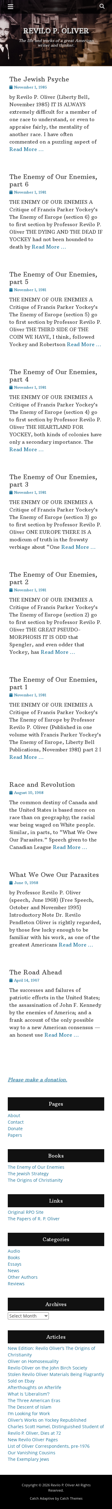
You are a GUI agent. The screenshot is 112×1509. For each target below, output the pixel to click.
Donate (15, 1128)
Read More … (26, 149)
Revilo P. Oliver (56, 31)
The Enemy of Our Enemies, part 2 (53, 578)
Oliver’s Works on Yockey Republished (47, 1420)
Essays (14, 1264)
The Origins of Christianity (35, 1180)
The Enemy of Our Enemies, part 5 (53, 278)
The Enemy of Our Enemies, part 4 (53, 375)
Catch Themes (71, 1498)
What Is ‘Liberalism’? (28, 1394)
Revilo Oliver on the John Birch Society (47, 1368)
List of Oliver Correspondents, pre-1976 (49, 1446)
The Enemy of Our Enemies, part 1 (53, 683)
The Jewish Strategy (28, 1173)
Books (14, 1257)
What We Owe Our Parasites (54, 874)
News (13, 1270)
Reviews (16, 1284)
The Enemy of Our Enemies (36, 1167)
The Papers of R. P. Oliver (34, 1219)
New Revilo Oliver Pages (33, 1439)
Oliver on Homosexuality (33, 1361)
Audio (14, 1251)
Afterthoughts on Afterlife (34, 1387)
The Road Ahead (35, 972)
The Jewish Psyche (39, 79)
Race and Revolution (42, 784)
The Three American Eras (34, 1400)
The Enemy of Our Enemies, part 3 (53, 480)
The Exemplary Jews (28, 1459)
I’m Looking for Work (29, 1413)
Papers (15, 1135)
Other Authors (23, 1277)
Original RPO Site (26, 1212)
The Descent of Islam (29, 1407)
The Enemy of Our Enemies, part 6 (53, 180)
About (14, 1115)
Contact (16, 1122)
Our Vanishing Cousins (31, 1453)
